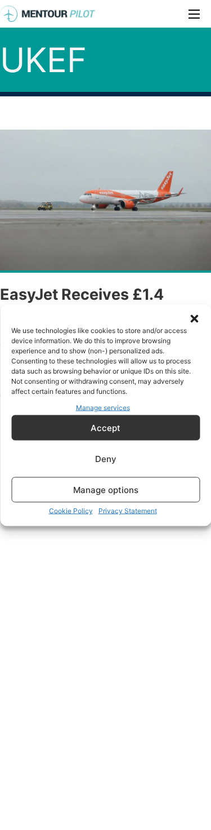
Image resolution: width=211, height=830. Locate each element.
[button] (194, 318)
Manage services (103, 407)
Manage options (105, 489)
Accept (105, 427)
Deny (105, 458)
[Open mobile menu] (194, 14)
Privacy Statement (127, 511)
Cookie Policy (71, 511)
